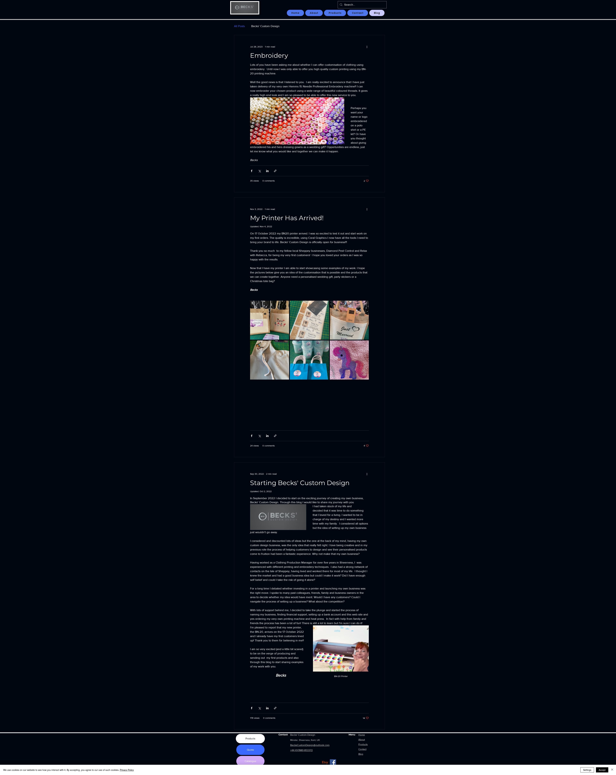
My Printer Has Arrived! (287, 218)
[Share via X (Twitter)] (259, 170)
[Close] (612, 769)
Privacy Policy (127, 769)
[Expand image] (269, 320)
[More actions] (367, 47)
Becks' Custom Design (265, 26)
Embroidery (269, 55)
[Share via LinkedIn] (267, 170)
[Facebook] (333, 762)
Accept (602, 769)
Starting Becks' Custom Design (300, 483)
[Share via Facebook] (251, 170)
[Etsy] (325, 762)
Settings (587, 769)
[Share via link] (275, 170)
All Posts (239, 26)
